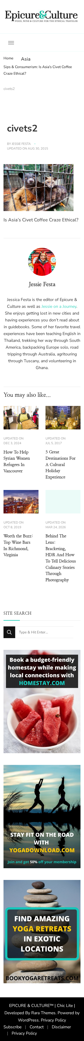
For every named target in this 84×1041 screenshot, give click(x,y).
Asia (26, 59)
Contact (37, 1027)
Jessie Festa (21, 144)
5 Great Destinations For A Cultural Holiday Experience (61, 464)
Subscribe (12, 1027)
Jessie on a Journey (59, 306)
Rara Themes (43, 1013)
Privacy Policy (53, 1020)
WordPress (28, 1020)
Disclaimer (61, 1027)
